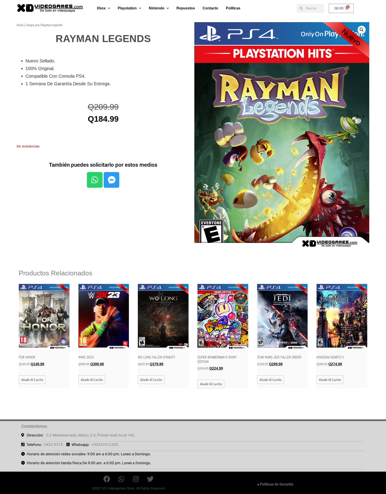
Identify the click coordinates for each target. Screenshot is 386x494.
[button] (362, 30)
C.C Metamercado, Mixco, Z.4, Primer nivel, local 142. (90, 435)
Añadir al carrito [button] (32, 379)
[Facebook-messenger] (111, 180)
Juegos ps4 (32, 25)
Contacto (210, 8)
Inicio (20, 25)
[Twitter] (150, 479)
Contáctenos (33, 426)
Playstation (127, 8)
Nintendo (156, 8)
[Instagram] (135, 479)
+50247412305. (105, 444)
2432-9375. (54, 444)
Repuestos (185, 8)
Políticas (233, 8)
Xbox (101, 8)
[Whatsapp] (95, 180)
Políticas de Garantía (276, 484)
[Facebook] (106, 479)
